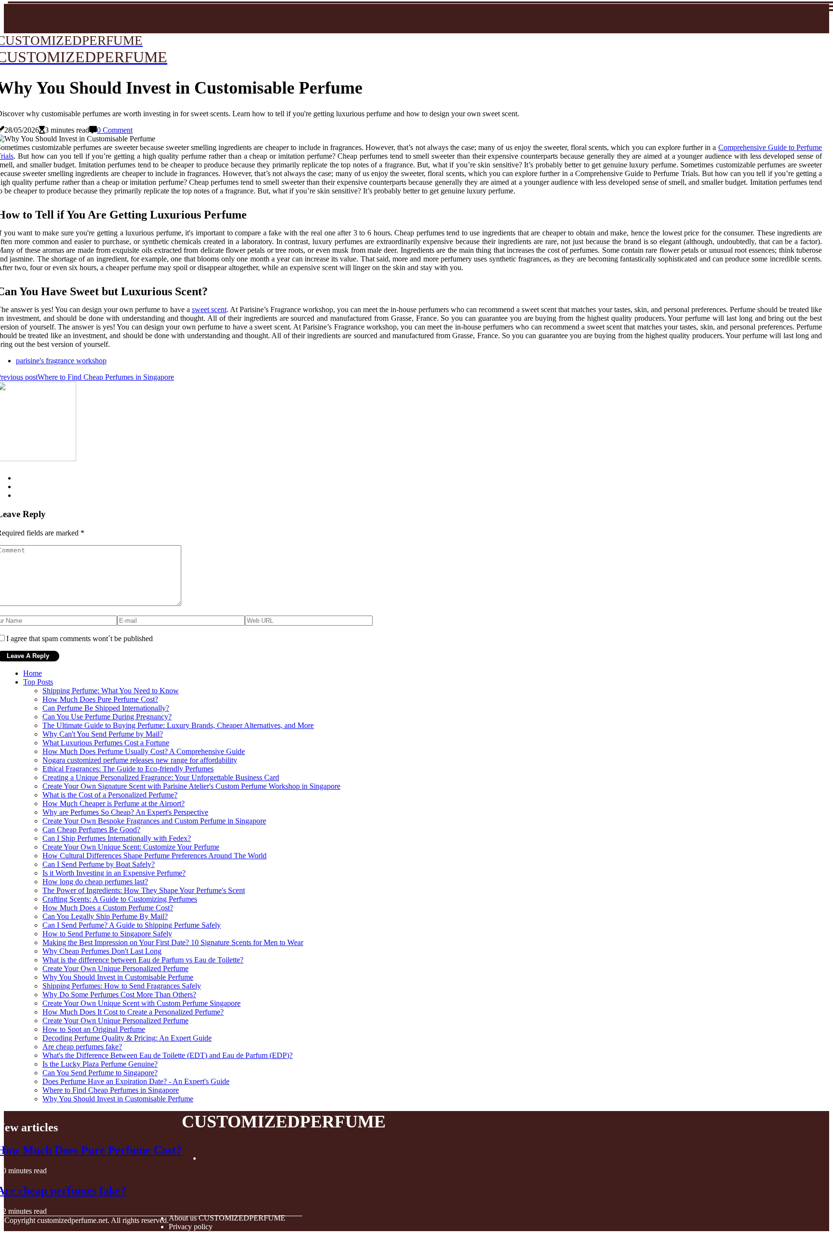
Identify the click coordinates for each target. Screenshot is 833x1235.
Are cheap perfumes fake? (82, 1047)
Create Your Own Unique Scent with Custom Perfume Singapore (141, 1003)
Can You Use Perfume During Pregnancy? (107, 717)
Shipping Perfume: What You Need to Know (110, 690)
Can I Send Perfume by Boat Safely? (98, 864)
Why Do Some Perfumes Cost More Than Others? (119, 994)
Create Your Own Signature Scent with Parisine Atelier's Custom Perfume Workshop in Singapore (191, 786)
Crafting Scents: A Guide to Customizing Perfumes (119, 899)
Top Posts (38, 682)
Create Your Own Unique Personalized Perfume (115, 968)
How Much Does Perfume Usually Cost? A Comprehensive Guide (143, 751)
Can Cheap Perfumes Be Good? (91, 829)
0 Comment (115, 130)
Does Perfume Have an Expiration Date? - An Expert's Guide (135, 1081)
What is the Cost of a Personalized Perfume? (109, 795)
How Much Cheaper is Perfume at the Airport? (113, 803)
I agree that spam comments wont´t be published (79, 638)
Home (32, 673)
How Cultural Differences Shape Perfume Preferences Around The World (154, 855)
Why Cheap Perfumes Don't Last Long (101, 951)
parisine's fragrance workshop (61, 361)
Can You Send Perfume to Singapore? (100, 1073)
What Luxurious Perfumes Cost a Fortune (105, 743)
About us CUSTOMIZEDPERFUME (227, 1218)
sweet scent (209, 309)
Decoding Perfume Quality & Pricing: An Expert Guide (127, 1038)
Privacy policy (191, 1226)
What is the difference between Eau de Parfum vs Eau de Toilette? (142, 960)
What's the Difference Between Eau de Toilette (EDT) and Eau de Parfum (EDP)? (167, 1055)
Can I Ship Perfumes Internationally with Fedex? (116, 838)
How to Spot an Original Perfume (93, 1029)
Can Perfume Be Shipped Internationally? (105, 708)
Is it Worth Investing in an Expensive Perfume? (114, 873)
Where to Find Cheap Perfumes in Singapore (110, 1090)
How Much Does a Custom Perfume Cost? (107, 908)
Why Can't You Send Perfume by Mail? (102, 734)
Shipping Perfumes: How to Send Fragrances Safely (121, 986)
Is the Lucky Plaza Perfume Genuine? (100, 1064)
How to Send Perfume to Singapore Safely (107, 934)
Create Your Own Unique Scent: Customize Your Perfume (130, 847)
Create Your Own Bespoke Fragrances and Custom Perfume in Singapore (154, 821)
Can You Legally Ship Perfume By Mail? (105, 916)
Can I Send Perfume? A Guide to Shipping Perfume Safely (131, 925)
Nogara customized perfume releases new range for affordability (139, 760)
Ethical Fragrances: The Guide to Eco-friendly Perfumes (128, 769)
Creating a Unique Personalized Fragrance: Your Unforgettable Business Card (160, 777)
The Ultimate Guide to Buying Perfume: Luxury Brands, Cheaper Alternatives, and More (178, 725)
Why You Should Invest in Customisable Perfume (117, 977)
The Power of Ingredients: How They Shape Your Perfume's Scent (143, 890)
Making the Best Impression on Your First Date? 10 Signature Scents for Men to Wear (172, 942)
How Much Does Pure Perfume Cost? (100, 699)
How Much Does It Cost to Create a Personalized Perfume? (133, 1012)
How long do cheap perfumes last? (95, 882)
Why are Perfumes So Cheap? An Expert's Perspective (125, 812)
